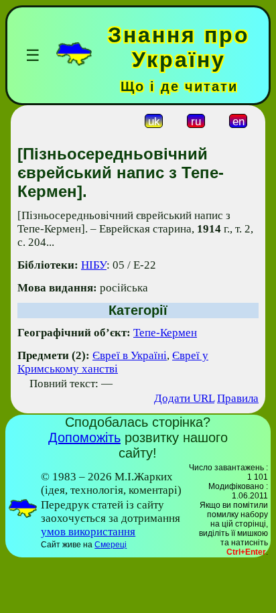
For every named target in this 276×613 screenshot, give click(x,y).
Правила (238, 398)
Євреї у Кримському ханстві (112, 362)
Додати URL (184, 398)
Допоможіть (84, 437)
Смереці (110, 544)
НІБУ (94, 265)
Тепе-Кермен (165, 332)
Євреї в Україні (129, 355)
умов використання (88, 531)
